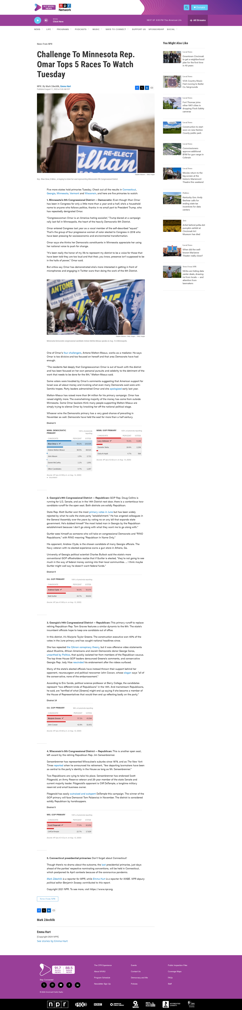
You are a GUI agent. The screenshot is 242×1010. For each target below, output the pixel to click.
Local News (187, 52)
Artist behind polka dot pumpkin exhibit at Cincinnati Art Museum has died (194, 229)
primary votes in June (101, 512)
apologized (116, 388)
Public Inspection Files (177, 965)
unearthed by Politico (58, 654)
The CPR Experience (103, 965)
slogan (127, 672)
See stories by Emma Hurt (52, 941)
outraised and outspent (83, 793)
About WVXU (99, 971)
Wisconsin (90, 193)
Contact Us (136, 971)
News (37, 29)
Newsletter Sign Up (102, 984)
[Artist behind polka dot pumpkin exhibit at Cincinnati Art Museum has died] (172, 226)
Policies (134, 984)
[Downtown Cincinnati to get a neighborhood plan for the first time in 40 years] (172, 57)
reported (58, 765)
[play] (37, 20)
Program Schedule (102, 977)
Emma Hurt (65, 86)
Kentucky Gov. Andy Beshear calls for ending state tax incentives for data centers (192, 203)
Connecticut (129, 189)
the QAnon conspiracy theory (82, 647)
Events (134, 965)
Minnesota (62, 193)
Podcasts (81, 29)
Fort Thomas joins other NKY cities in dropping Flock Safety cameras (193, 107)
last (104, 864)
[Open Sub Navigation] (42, 29)
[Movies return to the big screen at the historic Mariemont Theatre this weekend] (172, 174)
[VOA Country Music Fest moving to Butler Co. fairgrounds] (172, 82)
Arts (184, 221)
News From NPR (44, 43)
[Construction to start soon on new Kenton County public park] (172, 128)
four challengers (72, 352)
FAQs (170, 977)
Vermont (74, 193)
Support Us (139, 29)
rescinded (78, 662)
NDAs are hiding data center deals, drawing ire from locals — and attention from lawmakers (193, 277)
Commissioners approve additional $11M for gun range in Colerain (193, 153)
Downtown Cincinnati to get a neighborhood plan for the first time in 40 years (193, 61)
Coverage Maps (175, 971)
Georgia (51, 193)
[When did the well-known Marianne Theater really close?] (172, 250)
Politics (186, 193)
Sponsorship (156, 29)
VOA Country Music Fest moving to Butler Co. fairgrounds (193, 83)
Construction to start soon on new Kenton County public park (193, 129)
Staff (170, 984)
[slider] (50, 20)
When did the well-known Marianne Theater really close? (193, 252)
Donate (200, 7)
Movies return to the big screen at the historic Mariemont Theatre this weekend (193, 177)
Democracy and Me (139, 977)
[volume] (46, 20)
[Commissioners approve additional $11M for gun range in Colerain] (172, 149)
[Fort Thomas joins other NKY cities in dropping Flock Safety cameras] (172, 103)
